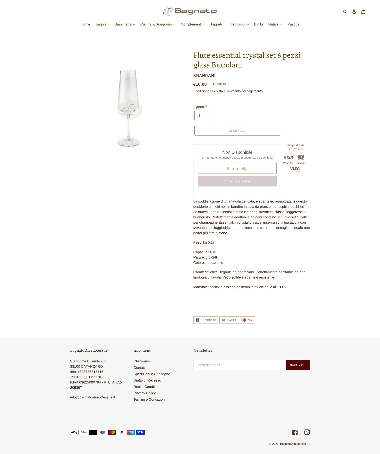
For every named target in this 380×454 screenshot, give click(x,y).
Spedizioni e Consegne (151, 374)
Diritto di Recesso (147, 380)
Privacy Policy (144, 393)
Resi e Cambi (144, 387)
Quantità (201, 107)
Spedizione (201, 91)
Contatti (139, 367)
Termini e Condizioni (149, 399)
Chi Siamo (141, 361)
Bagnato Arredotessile (294, 443)
